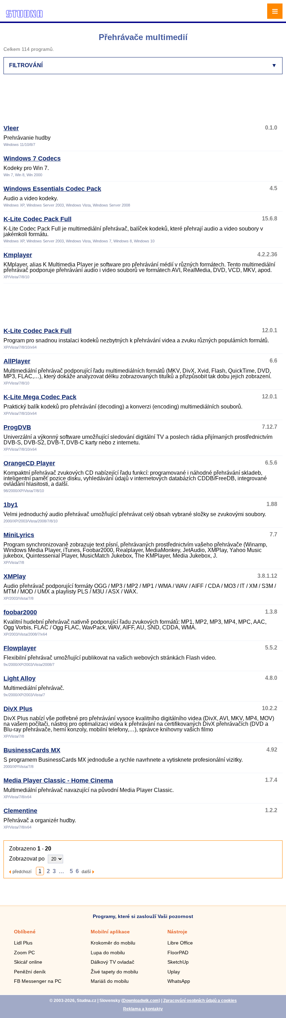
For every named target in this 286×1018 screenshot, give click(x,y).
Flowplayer (19, 648)
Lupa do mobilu (108, 952)
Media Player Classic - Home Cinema (58, 780)
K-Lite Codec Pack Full (37, 219)
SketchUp (178, 962)
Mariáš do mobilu (110, 981)
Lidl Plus (23, 943)
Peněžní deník (30, 971)
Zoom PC (24, 952)
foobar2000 (20, 612)
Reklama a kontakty (143, 1009)
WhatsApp (178, 981)
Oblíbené (25, 931)
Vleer (11, 128)
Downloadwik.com (141, 1000)
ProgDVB (17, 427)
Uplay (173, 971)
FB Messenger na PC (37, 981)
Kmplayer (17, 254)
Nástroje (177, 931)
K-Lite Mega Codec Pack (39, 397)
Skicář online (28, 962)
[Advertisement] (141, 102)
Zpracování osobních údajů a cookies (200, 1000)
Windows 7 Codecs (32, 158)
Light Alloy (19, 678)
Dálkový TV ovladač (112, 962)
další (86, 871)
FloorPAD (177, 952)
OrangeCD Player (29, 463)
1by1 (10, 504)
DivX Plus (17, 708)
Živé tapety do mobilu (114, 971)
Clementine (20, 810)
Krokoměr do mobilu (113, 943)
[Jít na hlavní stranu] (24, 17)
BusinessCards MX (31, 750)
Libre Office (180, 943)
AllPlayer (16, 361)
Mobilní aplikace (110, 931)
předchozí (22, 871)
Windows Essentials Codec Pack (52, 188)
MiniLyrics (18, 534)
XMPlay (14, 576)
